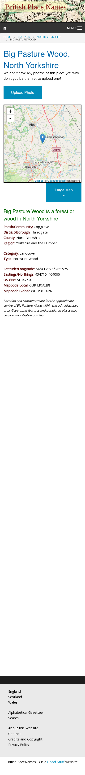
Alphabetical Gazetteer (26, 712)
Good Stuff (55, 762)
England (24, 37)
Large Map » (64, 192)
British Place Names (35, 7)
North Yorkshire (49, 37)
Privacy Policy (18, 744)
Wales (12, 702)
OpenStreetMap (56, 180)
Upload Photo (22, 92)
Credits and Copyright (25, 739)
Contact (14, 733)
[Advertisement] (42, 369)
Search (13, 718)
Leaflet (39, 180)
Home (7, 37)
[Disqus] (42, 482)
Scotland (15, 697)
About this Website (23, 728)
